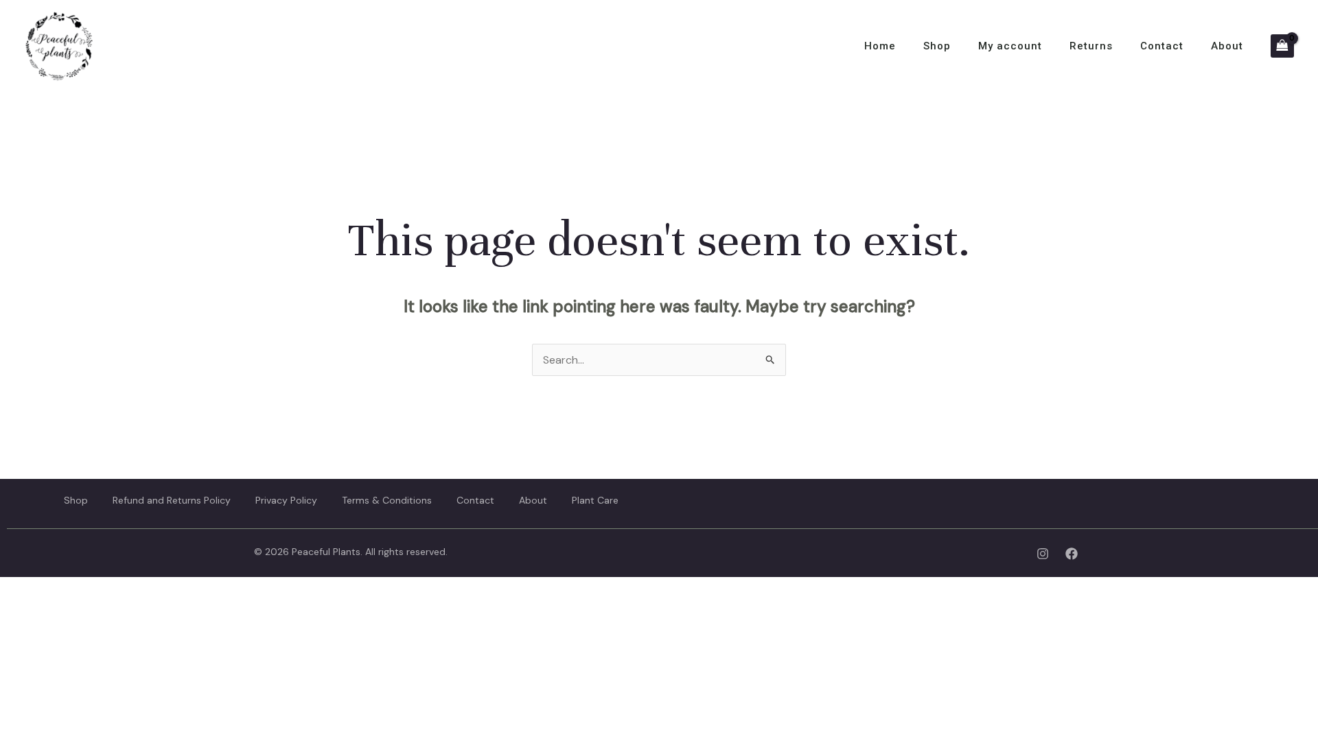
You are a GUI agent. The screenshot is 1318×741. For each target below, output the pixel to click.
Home (880, 46)
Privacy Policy (286, 500)
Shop (937, 46)
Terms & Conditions (387, 500)
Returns (1091, 46)
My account (1010, 46)
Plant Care (595, 500)
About (1227, 46)
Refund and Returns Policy (172, 500)
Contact (1161, 46)
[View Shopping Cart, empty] (1282, 46)
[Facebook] (1071, 554)
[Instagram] (1043, 554)
